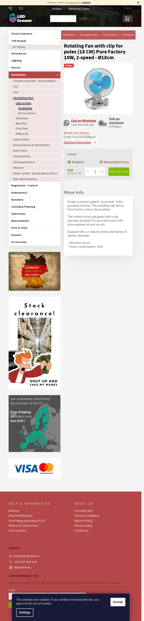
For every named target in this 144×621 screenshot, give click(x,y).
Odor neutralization (25, 179)
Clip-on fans (23, 103)
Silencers (18, 168)
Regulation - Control (24, 185)
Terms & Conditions (86, 515)
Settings (24, 612)
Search (84, 18)
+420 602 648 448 (25, 561)
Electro (16, 68)
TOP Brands (18, 41)
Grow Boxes (19, 54)
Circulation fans (23, 98)
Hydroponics (19, 193)
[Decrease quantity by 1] (88, 171)
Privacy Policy (83, 525)
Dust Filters (20, 151)
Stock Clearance (21, 34)
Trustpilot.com (74, 2)
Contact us (81, 530)
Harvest (16, 235)
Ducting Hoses (21, 156)
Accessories (19, 242)
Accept (118, 602)
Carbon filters (21, 139)
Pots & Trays (19, 228)
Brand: (77, 133)
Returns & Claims (79, 9)
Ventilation (18, 75)
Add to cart (119, 171)
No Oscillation (27, 113)
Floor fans (22, 129)
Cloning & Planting (23, 207)
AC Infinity (19, 47)
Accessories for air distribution (31, 145)
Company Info (83, 510)
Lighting (16, 61)
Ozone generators (24, 162)
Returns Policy (83, 520)
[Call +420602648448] (14, 8)
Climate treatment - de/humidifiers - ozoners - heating (36, 81)
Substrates (18, 214)
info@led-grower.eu (26, 556)
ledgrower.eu (22, 567)
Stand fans (22, 118)
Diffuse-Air (22, 134)
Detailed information (77, 142)
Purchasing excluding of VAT (27, 520)
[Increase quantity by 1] (102, 171)
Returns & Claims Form (23, 525)
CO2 (15, 87)
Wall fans (21, 123)
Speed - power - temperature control (35, 173)
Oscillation (25, 108)
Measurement (20, 221)
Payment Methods (20, 515)
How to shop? (18, 530)
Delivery (57, 9)
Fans (15, 92)
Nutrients (17, 200)
